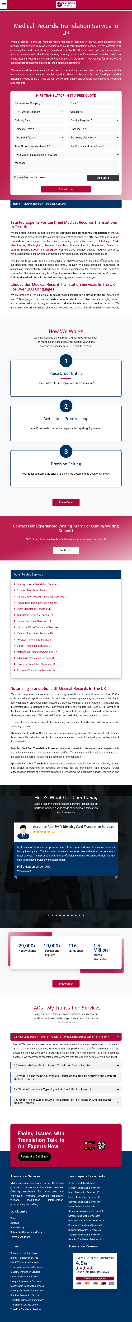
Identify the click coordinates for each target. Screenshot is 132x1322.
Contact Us (66, 550)
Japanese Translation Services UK (85, 1211)
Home (16, 203)
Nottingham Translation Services (27, 1290)
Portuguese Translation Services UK (37, 602)
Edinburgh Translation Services (26, 1267)
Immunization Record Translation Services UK (42, 596)
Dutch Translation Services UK (34, 608)
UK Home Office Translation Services (37, 627)
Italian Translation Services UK (34, 621)
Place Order (66, 502)
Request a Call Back (34, 1156)
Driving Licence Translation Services (37, 584)
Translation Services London (24, 1304)
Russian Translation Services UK (84, 1230)
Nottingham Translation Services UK (37, 651)
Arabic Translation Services (82, 1183)
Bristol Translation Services (24, 1257)
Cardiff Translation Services (24, 1262)
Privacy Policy (17, 1227)
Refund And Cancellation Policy (26, 1232)
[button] (49, 915)
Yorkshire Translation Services (25, 1309)
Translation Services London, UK (35, 615)
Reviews (14, 1223)
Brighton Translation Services (25, 1253)
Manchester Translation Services (27, 1286)
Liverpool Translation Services (25, 1281)
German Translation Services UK (84, 1202)
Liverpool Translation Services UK (36, 664)
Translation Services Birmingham (27, 1300)
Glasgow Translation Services (25, 1272)
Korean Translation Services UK (84, 1216)
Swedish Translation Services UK (84, 1239)
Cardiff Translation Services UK (34, 645)
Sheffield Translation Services (25, 1295)
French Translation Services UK (84, 1197)
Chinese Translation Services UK (35, 633)
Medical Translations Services (34, 639)
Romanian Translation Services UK (36, 670)
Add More (103, 177)
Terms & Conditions (20, 1237)
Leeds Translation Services (24, 1276)
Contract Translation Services (33, 590)
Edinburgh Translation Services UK (36, 658)
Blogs (13, 1218)
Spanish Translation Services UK (84, 1234)
